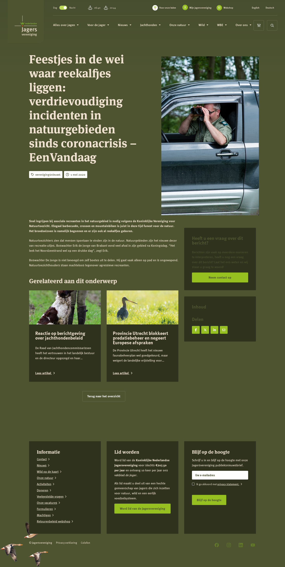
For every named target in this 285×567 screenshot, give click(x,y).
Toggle (63, 8)
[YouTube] (253, 545)
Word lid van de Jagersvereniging (142, 508)
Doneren (42, 490)
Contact (42, 459)
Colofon (85, 542)
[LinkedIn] (241, 545)
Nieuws (42, 465)
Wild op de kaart (48, 471)
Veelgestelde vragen (50, 496)
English (255, 8)
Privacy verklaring (66, 542)
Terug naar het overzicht (103, 396)
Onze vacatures (47, 502)
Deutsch (270, 8)
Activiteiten (44, 484)
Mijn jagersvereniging (200, 7)
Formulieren (45, 508)
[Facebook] (217, 545)
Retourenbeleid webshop (53, 521)
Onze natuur (45, 477)
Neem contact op (220, 277)
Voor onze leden (167, 7)
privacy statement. (228, 484)
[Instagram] (229, 545)
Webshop (228, 8)
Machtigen (44, 515)
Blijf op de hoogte (209, 500)
